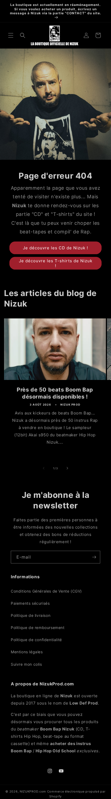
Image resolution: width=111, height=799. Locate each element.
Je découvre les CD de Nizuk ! (55, 247)
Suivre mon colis (26, 664)
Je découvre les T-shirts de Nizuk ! (55, 263)
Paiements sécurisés (30, 603)
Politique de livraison (30, 615)
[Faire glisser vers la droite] (67, 468)
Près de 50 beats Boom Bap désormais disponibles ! (55, 393)
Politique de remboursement (38, 627)
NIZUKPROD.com (33, 791)
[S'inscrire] (94, 557)
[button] (11, 35)
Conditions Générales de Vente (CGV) (46, 591)
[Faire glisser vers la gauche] (44, 468)
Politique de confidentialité (36, 639)
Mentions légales (27, 652)
